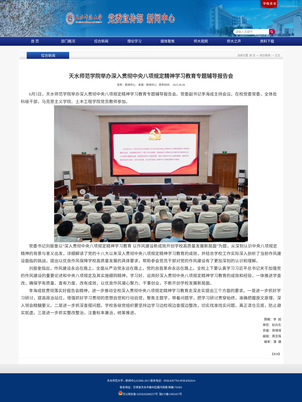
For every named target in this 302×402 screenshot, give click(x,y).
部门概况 (68, 41)
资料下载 (267, 41)
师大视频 (201, 41)
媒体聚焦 (168, 41)
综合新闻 (101, 41)
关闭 (276, 354)
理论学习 (134, 41)
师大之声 (234, 41)
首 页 (35, 41)
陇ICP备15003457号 (171, 394)
